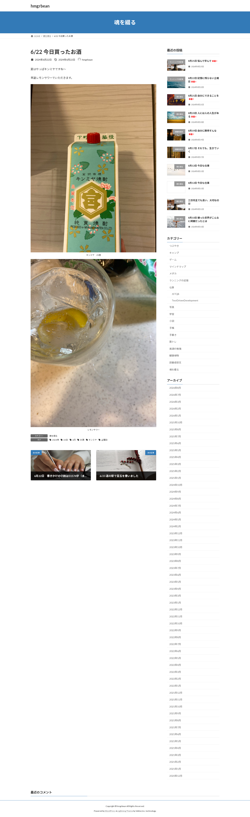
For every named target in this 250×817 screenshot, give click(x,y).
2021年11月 (175, 699)
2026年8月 (175, 387)
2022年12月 (175, 609)
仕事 (171, 287)
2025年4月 (175, 457)
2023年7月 (175, 568)
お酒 (82, 440)
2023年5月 (175, 581)
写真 (171, 307)
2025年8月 (175, 429)
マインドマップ (177, 266)
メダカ (173, 273)
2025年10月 (175, 422)
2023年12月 (175, 533)
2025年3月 (175, 464)
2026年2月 (175, 408)
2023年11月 (175, 540)
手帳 (171, 327)
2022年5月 (175, 658)
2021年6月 (175, 734)
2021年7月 (175, 727)
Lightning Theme (125, 811)
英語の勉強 (175, 348)
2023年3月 (175, 595)
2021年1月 (175, 768)
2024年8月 (175, 498)
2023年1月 (175, 602)
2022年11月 (175, 616)
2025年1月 (175, 477)
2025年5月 (175, 450)
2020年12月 (175, 775)
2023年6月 (175, 575)
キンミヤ (93, 440)
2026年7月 (175, 394)
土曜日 (104, 440)
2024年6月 (175, 512)
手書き (173, 334)
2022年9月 (175, 630)
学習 (171, 314)
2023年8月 (175, 561)
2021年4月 (175, 748)
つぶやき (174, 245)
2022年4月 (175, 664)
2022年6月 (175, 651)
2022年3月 (175, 671)
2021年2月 (175, 762)
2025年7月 (175, 436)
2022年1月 (175, 685)
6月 (74, 440)
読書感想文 (175, 362)
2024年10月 (175, 484)
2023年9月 (175, 554)
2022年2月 (175, 678)
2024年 (55, 440)
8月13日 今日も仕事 (198, 165)
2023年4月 (175, 588)
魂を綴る (53, 436)
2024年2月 (175, 526)
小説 (171, 321)
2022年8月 (175, 637)
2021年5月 (175, 741)
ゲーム (173, 259)
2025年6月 (175, 443)
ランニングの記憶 (178, 280)
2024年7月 (175, 505)
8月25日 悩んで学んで (202, 60)
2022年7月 (175, 644)
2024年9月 (175, 491)
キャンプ (174, 252)
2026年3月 (175, 401)
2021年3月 (175, 755)
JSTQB (175, 293)
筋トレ (173, 341)
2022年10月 (175, 623)
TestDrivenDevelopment (185, 300)
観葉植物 (174, 355)
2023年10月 (175, 547)
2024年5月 (175, 519)
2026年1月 (175, 415)
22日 (65, 440)
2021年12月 (175, 692)
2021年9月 (175, 713)
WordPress (110, 811)
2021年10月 (175, 706)
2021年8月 (175, 720)
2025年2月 (175, 471)
